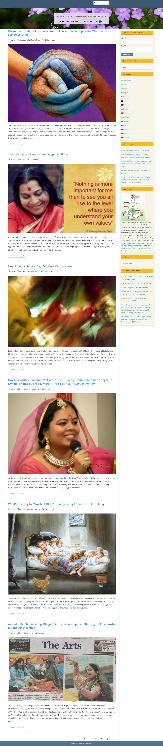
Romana (126, 137)
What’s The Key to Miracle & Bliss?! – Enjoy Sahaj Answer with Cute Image (57, 504)
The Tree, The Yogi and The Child (131, 283)
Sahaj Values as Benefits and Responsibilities (38, 154)
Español (126, 105)
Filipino (125, 109)
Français (126, 97)
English (125, 93)
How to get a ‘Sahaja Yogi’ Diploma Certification (40, 266)
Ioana (13, 40)
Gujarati (126, 121)
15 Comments (50, 509)
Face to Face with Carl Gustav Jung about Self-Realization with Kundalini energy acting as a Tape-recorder (136, 319)
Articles (22, 40)
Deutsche (126, 117)
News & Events (24, 389)
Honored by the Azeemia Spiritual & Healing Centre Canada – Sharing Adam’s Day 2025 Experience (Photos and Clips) (135, 179)
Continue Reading (18, 144)
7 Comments (49, 271)
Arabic (125, 101)
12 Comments (34, 160)
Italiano (125, 113)
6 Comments (39, 633)
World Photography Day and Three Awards (135, 150)
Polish (125, 133)
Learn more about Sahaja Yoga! (131, 246)
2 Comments (45, 389)
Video (34, 389)
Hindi (125, 125)
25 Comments (50, 40)
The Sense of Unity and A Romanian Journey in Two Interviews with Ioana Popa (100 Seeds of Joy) (136, 163)
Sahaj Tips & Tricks (33, 40)
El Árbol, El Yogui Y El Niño (129, 288)
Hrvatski (126, 129)
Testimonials (125, 89)
